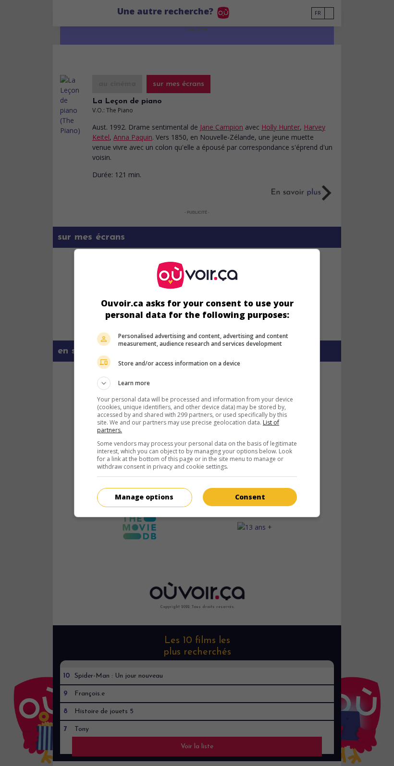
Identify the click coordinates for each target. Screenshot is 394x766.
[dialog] (197, 383)
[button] (197, 383)
